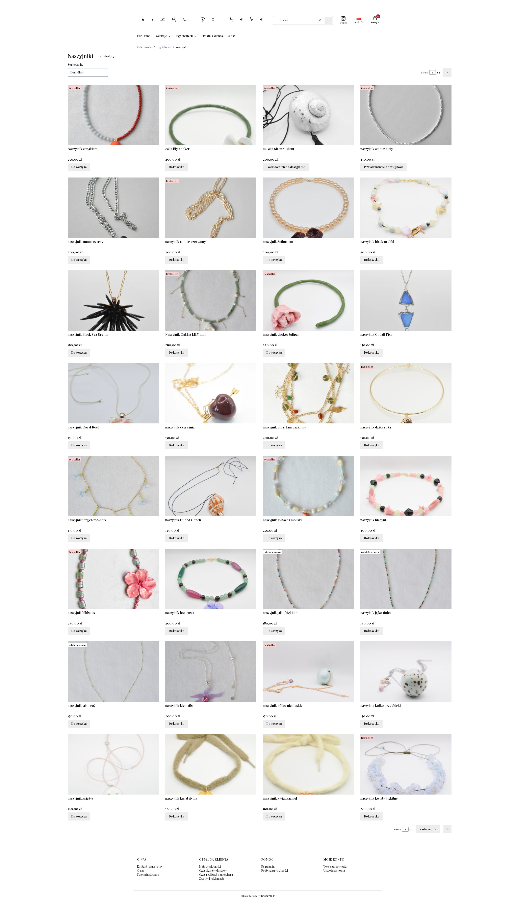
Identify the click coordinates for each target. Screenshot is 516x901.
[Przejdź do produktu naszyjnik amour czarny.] (113, 208)
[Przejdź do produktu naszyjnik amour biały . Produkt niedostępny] (406, 115)
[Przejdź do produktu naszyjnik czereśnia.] (210, 393)
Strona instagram (148, 874)
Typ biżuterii (164, 47)
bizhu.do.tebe (144, 47)
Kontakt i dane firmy (149, 866)
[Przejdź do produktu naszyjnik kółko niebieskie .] (308, 671)
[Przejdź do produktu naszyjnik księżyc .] (113, 764)
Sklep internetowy (257, 895)
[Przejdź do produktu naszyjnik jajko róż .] (113, 671)
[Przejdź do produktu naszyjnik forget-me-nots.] (113, 486)
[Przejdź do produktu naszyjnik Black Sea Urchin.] (113, 300)
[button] (328, 20)
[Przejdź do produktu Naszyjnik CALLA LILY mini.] (210, 300)
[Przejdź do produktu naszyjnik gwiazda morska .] (308, 486)
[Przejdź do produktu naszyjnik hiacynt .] (406, 486)
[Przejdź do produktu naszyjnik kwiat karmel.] (308, 764)
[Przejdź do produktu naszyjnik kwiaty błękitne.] (406, 764)
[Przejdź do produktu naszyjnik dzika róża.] (406, 393)
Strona (425, 72)
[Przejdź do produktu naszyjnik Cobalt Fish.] (406, 300)
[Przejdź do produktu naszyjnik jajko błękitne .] (308, 579)
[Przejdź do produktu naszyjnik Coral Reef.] (113, 393)
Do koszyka (79, 167)
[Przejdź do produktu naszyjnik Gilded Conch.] (210, 486)
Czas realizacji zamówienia (216, 874)
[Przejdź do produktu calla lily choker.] (210, 115)
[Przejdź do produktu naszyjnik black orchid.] (406, 208)
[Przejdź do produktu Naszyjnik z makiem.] (113, 115)
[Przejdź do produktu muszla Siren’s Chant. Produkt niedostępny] (308, 115)
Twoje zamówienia (334, 866)
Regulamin (268, 866)
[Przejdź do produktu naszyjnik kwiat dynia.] (210, 764)
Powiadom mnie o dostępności (286, 167)
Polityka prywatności (274, 870)
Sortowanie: (75, 64)
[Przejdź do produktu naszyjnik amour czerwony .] (210, 208)
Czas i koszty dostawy (213, 870)
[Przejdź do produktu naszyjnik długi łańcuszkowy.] (308, 393)
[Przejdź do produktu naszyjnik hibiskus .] (113, 579)
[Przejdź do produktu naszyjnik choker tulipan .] (308, 300)
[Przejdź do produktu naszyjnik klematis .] (210, 671)
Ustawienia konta (334, 870)
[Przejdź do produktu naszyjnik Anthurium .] (308, 208)
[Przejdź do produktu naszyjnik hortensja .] (210, 579)
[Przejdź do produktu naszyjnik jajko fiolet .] (406, 579)
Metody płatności (210, 866)
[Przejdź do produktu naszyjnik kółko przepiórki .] (406, 671)
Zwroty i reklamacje (211, 878)
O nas (140, 870)
